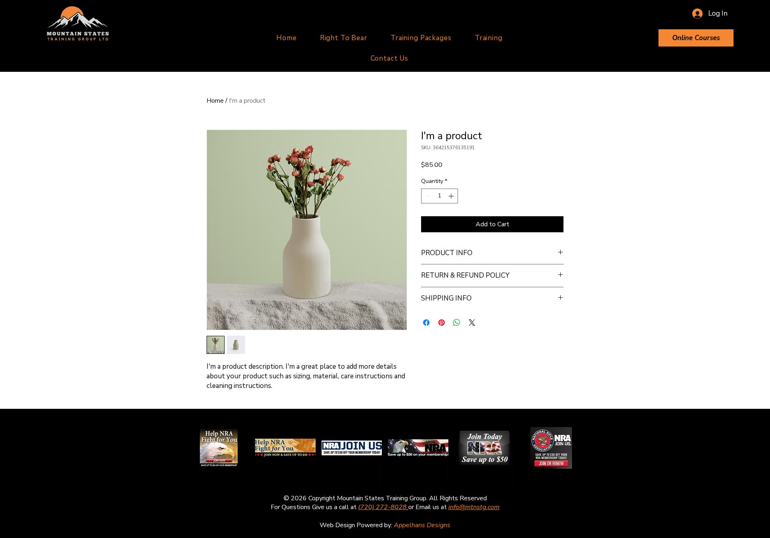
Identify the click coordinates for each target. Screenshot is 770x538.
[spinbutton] (439, 196)
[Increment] (452, 196)
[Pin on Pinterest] (441, 322)
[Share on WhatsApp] (457, 322)
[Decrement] (427, 196)
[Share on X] (472, 322)
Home (215, 100)
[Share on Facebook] (426, 322)
